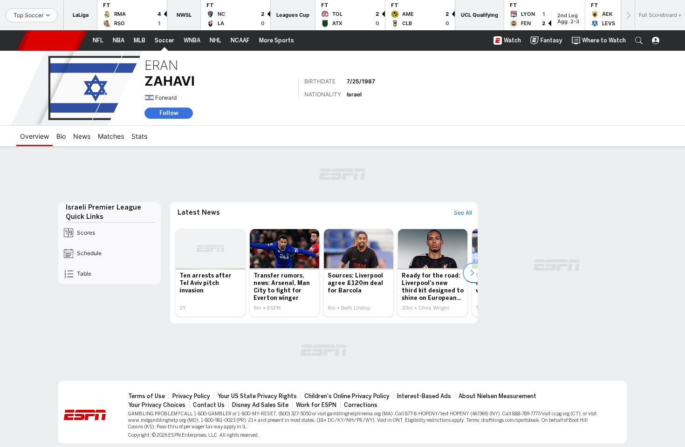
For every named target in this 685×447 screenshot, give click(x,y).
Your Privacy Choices (156, 405)
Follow (168, 112)
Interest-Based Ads (424, 396)
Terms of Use (146, 396)
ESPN (52, 40)
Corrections (360, 405)
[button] (639, 40)
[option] (210, 273)
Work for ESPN (316, 405)
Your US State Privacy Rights (257, 396)
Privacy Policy (191, 396)
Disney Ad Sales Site (260, 405)
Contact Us (209, 405)
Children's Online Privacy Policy (347, 396)
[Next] (628, 15)
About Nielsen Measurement (497, 396)
